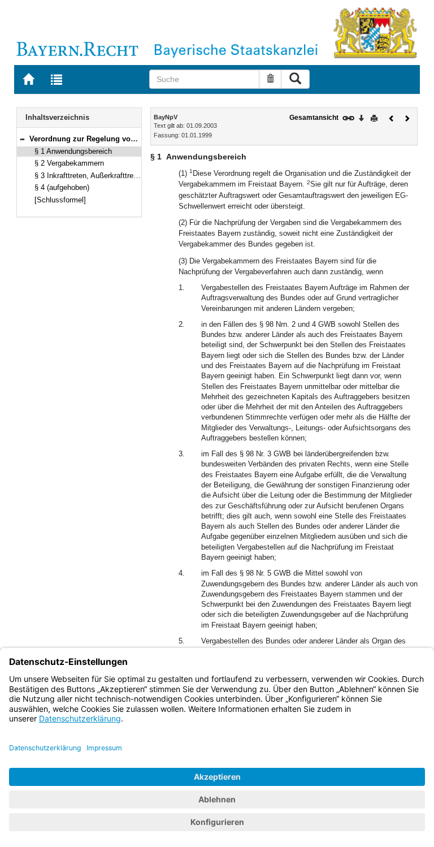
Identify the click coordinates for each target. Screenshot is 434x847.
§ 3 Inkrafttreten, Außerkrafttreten (89, 175)
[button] (22, 139)
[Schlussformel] (60, 200)
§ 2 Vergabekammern (69, 163)
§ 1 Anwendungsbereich (73, 151)
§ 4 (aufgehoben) (61, 187)
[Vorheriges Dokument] (391, 117)
